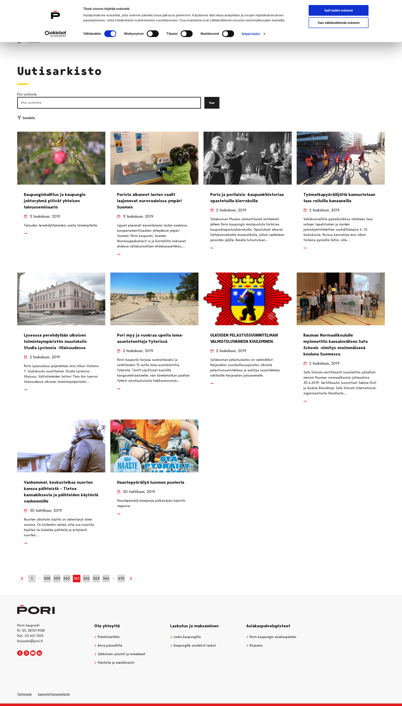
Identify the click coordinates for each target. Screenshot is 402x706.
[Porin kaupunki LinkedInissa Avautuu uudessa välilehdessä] (39, 653)
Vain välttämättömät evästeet (338, 22)
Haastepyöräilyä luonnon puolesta (150, 482)
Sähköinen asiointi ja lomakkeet (121, 654)
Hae (212, 103)
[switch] (153, 33)
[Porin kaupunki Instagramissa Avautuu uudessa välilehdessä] (26, 653)
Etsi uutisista (27, 94)
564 (106, 578)
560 (66, 578)
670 (121, 578)
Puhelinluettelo (108, 637)
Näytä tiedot (251, 34)
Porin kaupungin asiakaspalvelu (272, 637)
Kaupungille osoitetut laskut (194, 645)
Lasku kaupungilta (187, 637)
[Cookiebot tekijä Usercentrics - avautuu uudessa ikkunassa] (55, 34)
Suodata (29, 118)
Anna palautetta (109, 645)
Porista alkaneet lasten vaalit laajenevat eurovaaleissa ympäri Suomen (149, 201)
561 (76, 578)
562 (86, 578)
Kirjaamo (256, 645)
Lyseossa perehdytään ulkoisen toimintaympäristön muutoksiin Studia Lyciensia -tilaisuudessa (55, 341)
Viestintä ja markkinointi (115, 663)
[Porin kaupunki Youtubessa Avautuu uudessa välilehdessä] (33, 653)
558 (47, 578)
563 (96, 578)
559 (57, 578)
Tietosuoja (24, 694)
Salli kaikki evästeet (338, 10)
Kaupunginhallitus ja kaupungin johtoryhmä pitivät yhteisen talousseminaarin (54, 201)
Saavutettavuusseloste (54, 694)
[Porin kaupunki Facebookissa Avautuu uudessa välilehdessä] (20, 653)
